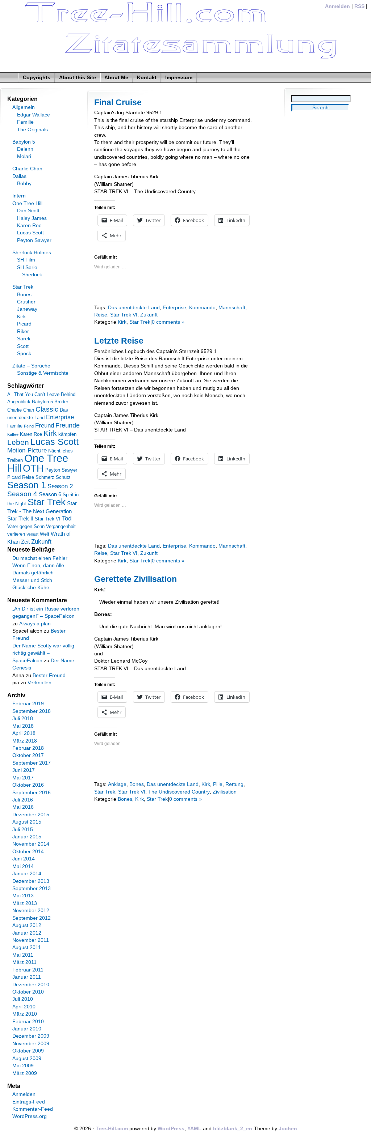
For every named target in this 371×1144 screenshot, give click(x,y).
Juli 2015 (22, 829)
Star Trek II (20, 518)
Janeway (27, 309)
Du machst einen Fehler (39, 558)
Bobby (24, 183)
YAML (194, 1128)
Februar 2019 (28, 703)
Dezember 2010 (30, 984)
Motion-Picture (27, 450)
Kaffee (12, 434)
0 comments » (168, 322)
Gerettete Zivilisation (135, 579)
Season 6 (50, 494)
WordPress (171, 1128)
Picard (24, 324)
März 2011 (24, 962)
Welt (44, 534)
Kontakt (147, 77)
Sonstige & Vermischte (42, 373)
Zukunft (149, 315)
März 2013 (24, 903)
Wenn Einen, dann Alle (38, 565)
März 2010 (24, 1014)
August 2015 (26, 822)
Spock (24, 353)
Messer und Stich (32, 580)
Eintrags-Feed (28, 1102)
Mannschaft (231, 307)
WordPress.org (29, 1116)
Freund (44, 425)
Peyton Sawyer (34, 240)
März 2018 (24, 741)
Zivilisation (225, 792)
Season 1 (26, 485)
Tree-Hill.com (112, 1128)
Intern (19, 196)
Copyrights (36, 77)
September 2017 (31, 763)
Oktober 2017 (28, 755)
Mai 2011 (22, 955)
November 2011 (30, 940)
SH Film (26, 260)
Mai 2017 (23, 778)
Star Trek (139, 322)
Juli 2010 (22, 999)
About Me (116, 77)
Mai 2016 (23, 807)
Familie (25, 122)
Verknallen (39, 682)
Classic (47, 409)
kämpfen (67, 434)
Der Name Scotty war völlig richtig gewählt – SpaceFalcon (43, 653)
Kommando (202, 307)
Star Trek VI (123, 315)
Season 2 (60, 486)
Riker (23, 331)
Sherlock (32, 274)
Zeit (25, 542)
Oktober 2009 (28, 1051)
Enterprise (174, 307)
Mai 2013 (23, 895)
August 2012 (26, 925)
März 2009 (24, 1073)
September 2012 (31, 918)
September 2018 (31, 711)
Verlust (32, 534)
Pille (217, 784)
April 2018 (24, 733)
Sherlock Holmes (31, 252)
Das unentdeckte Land (134, 307)
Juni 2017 (23, 770)
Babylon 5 (23, 142)
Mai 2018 (23, 726)
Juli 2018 (22, 718)
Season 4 (22, 494)
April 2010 (24, 1006)
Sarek (23, 338)
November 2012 (30, 910)
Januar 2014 (26, 873)
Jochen (288, 1128)
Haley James (32, 218)
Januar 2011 (26, 977)
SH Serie (27, 267)
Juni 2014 (23, 859)
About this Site (77, 77)
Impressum (178, 77)
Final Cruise (118, 102)
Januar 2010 (26, 1029)
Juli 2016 (22, 800)
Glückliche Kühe (30, 587)
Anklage (117, 784)
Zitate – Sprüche (31, 366)
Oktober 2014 (28, 851)
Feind (29, 426)
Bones (136, 784)
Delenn (25, 149)
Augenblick (18, 401)
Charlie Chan (27, 168)
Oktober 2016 (28, 785)
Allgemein (23, 107)
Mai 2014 (23, 866)
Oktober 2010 (28, 992)
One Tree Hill (27, 203)
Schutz (63, 477)
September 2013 (31, 888)
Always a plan (35, 623)
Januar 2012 (26, 933)
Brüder (61, 401)
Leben (18, 442)
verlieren (16, 534)
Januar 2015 (26, 836)
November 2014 (30, 844)
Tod (66, 518)
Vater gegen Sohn (26, 526)
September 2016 (31, 792)
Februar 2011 (27, 970)
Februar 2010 (28, 1021)
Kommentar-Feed (32, 1109)
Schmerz (45, 477)
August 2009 (26, 1058)
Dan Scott (28, 210)
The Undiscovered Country (179, 792)
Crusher (26, 302)
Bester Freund (49, 675)
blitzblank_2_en (232, 1128)
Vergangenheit (61, 526)
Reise (100, 315)
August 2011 (26, 947)
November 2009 (30, 1043)
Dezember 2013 (30, 881)
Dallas (19, 176)
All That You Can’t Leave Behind (41, 394)
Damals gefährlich (33, 572)
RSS (359, 6)
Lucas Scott (30, 232)
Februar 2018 (28, 748)
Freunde (67, 425)
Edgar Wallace (33, 115)
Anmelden (337, 6)
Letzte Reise (118, 340)
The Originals (32, 129)
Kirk (122, 322)
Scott (23, 346)
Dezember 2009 (30, 1036)
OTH (33, 468)
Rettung (234, 784)
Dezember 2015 (30, 814)
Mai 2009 (23, 1065)
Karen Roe (29, 225)
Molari (24, 156)
